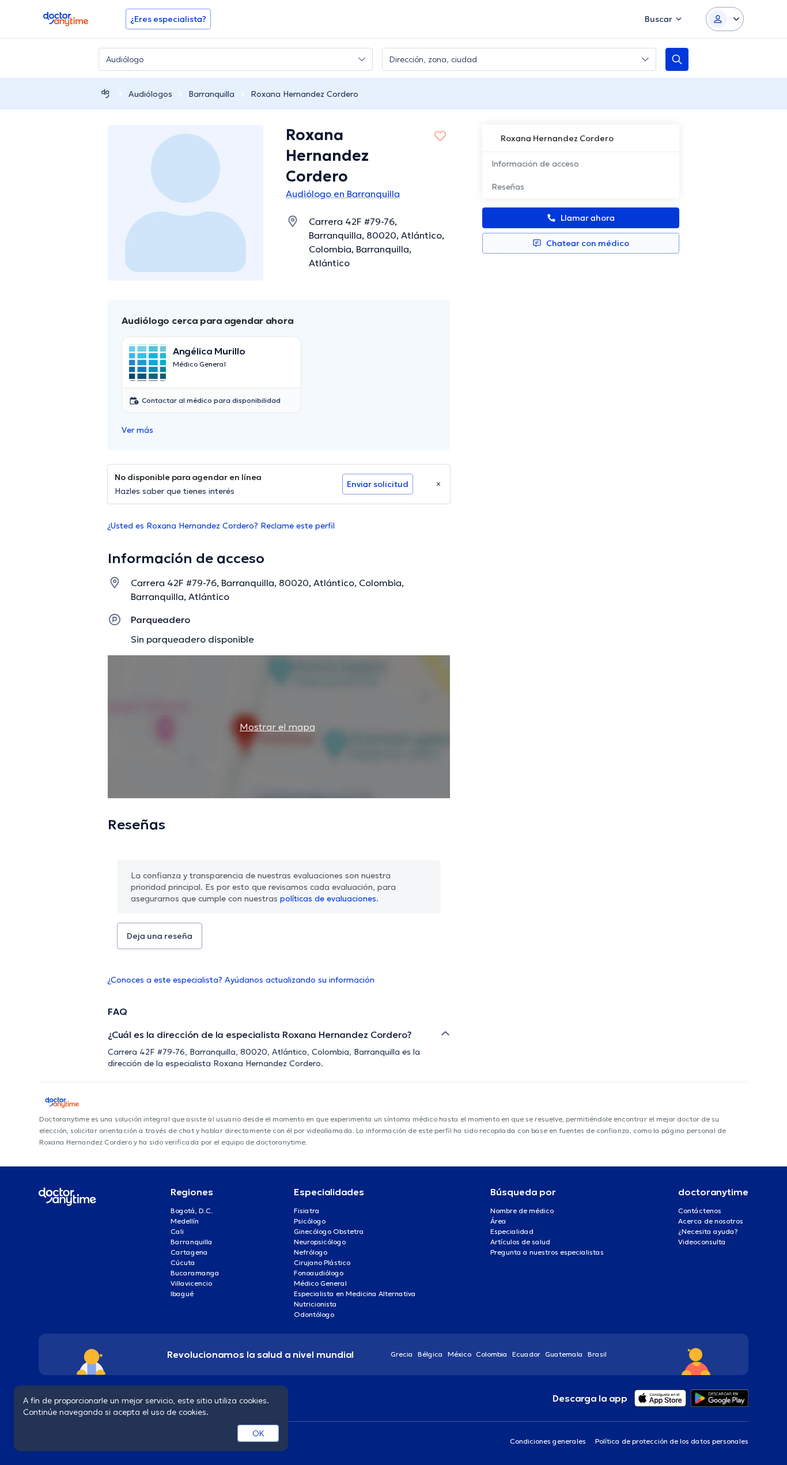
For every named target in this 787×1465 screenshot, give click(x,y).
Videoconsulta (702, 1241)
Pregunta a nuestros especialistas (547, 1252)
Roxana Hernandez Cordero (304, 94)
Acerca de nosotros (710, 1221)
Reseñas (507, 187)
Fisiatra (307, 1210)
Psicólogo (310, 1221)
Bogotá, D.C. (192, 1210)
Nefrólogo (310, 1252)
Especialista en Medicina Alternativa (355, 1293)
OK (258, 1433)
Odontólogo (314, 1314)
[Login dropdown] (725, 19)
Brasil (597, 1354)
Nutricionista (315, 1304)
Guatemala (564, 1354)
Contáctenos (699, 1210)
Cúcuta (183, 1262)
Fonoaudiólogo (318, 1272)
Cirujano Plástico (322, 1262)
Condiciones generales (548, 1441)
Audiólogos (150, 94)
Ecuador (526, 1354)
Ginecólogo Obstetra (329, 1231)
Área (498, 1221)
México (459, 1354)
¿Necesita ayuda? (708, 1231)
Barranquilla (211, 94)
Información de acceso (535, 163)
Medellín (185, 1221)
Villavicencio (191, 1283)
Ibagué (182, 1293)
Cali (177, 1231)
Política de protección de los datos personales (671, 1441)
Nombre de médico (522, 1210)
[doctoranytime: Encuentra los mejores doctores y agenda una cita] (105, 93)
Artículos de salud (520, 1241)
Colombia (492, 1354)
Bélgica (430, 1354)
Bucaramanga (195, 1272)
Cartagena (189, 1252)
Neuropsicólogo (320, 1241)
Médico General (320, 1283)
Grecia (402, 1354)
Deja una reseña (159, 936)
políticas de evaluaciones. (329, 898)
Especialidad (512, 1231)
